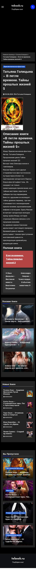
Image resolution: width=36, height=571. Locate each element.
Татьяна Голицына (21, 54)
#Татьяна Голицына (23, 94)
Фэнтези (9, 491)
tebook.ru (17, 5)
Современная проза (13, 535)
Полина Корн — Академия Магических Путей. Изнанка (13, 392)
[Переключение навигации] (2, 7)
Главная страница (8, 54)
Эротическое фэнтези (14, 468)
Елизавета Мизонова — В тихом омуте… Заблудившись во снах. (18, 321)
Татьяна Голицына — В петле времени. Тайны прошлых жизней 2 (18, 80)
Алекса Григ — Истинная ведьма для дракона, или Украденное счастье (16, 368)
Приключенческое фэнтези (14, 67)
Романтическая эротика (15, 513)
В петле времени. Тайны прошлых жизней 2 (15, 259)
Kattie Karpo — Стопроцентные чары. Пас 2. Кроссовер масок (14, 403)
